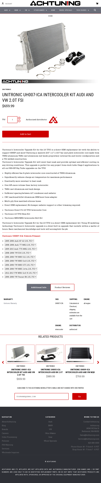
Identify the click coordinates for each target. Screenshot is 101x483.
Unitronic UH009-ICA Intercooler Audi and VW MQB (80, 370)
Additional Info (38, 287)
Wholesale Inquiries (10, 452)
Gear (53, 10)
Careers (5, 433)
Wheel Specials (65, 10)
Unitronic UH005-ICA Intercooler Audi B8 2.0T (50, 370)
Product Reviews (62, 287)
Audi (6, 10)
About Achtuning (9, 421)
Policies (5, 441)
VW (26, 10)
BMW (17, 10)
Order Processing (9, 437)
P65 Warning (7, 445)
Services (5, 448)
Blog (4, 425)
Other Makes (39, 10)
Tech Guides (81, 10)
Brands (5, 429)
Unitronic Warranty (10, 303)
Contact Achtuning (91, 421)
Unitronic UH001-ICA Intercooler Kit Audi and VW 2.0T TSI (21, 372)
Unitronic (6, 89)
